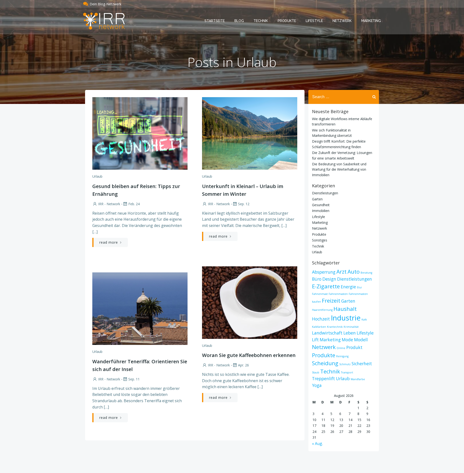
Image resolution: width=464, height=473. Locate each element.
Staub (315, 372)
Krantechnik (335, 326)
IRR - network (109, 204)
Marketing (371, 21)
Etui (359, 287)
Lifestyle (314, 21)
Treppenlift (323, 378)
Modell (361, 339)
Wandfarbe (358, 379)
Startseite (214, 21)
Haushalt (345, 309)
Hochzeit (321, 319)
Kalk (364, 319)
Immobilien (320, 210)
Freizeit (331, 300)
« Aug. (317, 443)
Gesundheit (321, 205)
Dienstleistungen (325, 193)
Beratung (366, 272)
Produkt (354, 347)
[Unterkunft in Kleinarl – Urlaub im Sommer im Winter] (249, 133)
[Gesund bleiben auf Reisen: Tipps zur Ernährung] (140, 133)
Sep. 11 (134, 379)
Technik (261, 21)
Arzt (341, 271)
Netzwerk (342, 21)
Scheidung (325, 363)
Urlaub (97, 176)
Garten (317, 199)
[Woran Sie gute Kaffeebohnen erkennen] (249, 302)
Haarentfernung (322, 310)
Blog (239, 21)
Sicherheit (362, 363)
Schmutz (345, 364)
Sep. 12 (243, 204)
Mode (347, 339)
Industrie (346, 318)
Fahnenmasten (338, 294)
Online (341, 348)
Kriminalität (351, 326)
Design (329, 279)
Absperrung (323, 272)
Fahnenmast (320, 294)
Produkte (287, 21)
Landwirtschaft (327, 333)
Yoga (317, 385)
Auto (354, 271)
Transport (347, 372)
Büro (316, 279)
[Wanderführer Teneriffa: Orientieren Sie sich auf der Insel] (140, 308)
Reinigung (342, 356)
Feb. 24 (134, 204)
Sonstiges (319, 240)
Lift (315, 339)
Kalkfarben (319, 326)
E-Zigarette (326, 286)
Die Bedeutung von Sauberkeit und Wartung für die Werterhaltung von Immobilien (339, 169)
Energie (348, 287)
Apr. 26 (243, 365)
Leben (349, 333)
